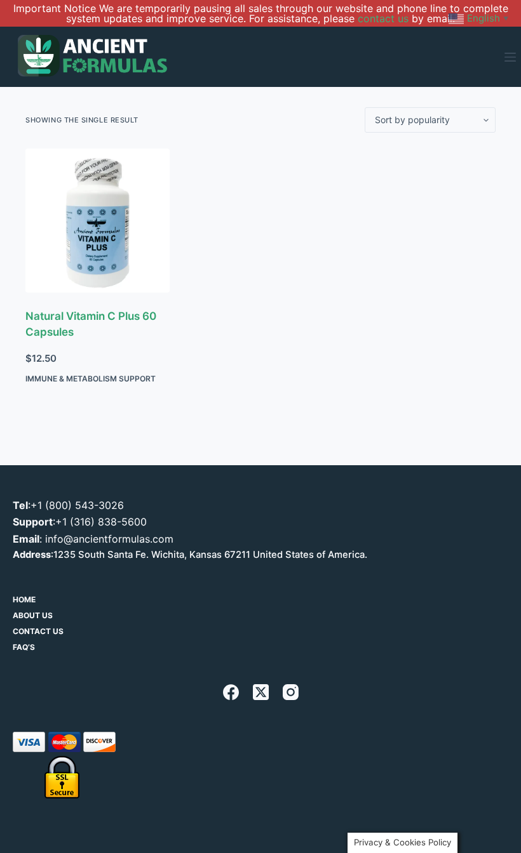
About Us (33, 615)
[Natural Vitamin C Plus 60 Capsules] (97, 221)
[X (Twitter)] (261, 692)
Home (24, 599)
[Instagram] (291, 692)
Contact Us (38, 631)
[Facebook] (231, 692)
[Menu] (510, 57)
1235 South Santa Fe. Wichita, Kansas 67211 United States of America (209, 554)
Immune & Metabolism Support (90, 378)
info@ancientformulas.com (109, 538)
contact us (383, 18)
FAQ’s (24, 647)
